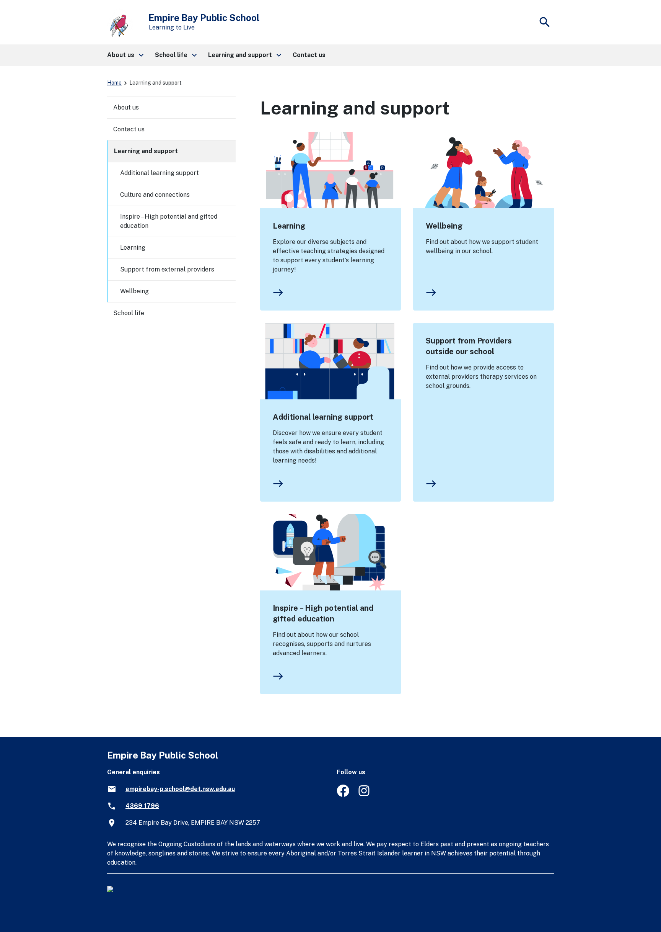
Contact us (129, 129)
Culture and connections (155, 194)
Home (114, 83)
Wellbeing (444, 226)
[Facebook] (343, 794)
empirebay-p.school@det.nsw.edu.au (180, 789)
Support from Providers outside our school (469, 346)
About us (126, 107)
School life (128, 313)
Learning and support (146, 151)
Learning (289, 226)
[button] (125, 55)
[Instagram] (364, 794)
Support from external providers (167, 269)
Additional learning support (323, 417)
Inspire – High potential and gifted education (323, 613)
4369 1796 (142, 805)
